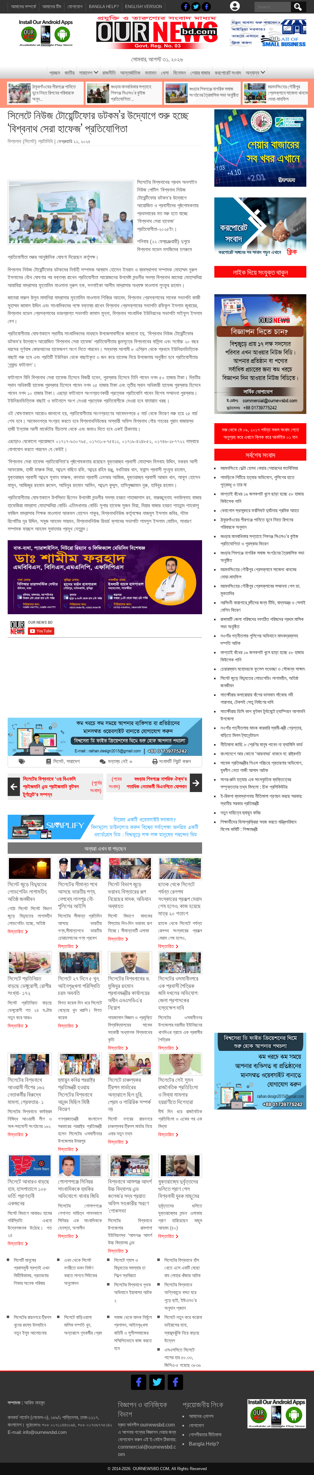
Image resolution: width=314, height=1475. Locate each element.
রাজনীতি (109, 72)
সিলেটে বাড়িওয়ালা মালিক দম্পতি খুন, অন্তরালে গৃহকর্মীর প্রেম (83, 1325)
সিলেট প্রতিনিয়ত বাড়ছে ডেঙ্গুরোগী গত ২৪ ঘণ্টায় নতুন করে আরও (30, 1010)
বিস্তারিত (16, 931)
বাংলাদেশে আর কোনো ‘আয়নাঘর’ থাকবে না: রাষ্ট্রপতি (260, 753)
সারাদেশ (85, 72)
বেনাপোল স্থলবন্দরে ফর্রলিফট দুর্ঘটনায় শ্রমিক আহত (259, 510)
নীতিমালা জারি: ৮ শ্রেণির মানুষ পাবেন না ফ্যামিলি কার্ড (261, 744)
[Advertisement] (119, 160)
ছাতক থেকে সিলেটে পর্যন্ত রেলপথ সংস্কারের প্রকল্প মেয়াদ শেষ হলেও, (180, 931)
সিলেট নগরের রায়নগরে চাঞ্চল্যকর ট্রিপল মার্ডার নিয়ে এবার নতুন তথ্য (130, 1126)
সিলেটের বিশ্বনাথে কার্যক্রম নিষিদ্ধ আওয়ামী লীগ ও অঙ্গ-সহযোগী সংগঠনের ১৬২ (30, 1119)
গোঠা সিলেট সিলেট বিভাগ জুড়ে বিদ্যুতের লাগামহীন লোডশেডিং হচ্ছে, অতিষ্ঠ (30, 916)
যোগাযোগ (74, 6)
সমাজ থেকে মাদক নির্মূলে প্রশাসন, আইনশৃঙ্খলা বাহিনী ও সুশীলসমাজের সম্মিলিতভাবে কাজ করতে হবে (133, 1333)
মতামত (150, 72)
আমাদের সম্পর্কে (23, 6)
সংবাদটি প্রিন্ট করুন (175, 761)
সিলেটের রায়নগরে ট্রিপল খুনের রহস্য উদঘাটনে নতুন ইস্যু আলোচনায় (32, 1325)
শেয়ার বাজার (200, 72)
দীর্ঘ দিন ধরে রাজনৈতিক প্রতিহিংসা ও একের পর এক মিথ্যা (180, 1119)
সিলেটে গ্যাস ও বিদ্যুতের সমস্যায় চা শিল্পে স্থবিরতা (129, 1268)
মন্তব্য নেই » (120, 761)
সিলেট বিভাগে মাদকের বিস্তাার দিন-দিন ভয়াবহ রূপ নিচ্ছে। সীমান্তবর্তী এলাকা (130, 923)
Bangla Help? (104, 6)
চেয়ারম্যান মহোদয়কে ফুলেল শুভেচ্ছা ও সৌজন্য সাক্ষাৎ (262, 669)
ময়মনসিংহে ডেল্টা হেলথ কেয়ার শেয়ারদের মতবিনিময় (259, 468)
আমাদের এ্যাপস (201, 1416)
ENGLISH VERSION (143, 6)
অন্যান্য (252, 72)
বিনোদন (179, 72)
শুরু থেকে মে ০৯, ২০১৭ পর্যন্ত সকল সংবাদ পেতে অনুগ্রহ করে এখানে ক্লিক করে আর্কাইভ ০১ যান (260, 433)
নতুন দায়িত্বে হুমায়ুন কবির (240, 812)
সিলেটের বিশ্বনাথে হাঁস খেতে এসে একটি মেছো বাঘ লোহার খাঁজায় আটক (182, 1268)
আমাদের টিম (51, 6)
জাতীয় (70, 72)
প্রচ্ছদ (54, 72)
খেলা (165, 72)
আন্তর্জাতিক (130, 72)
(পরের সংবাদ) (148, 783)
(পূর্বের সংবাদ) (62, 787)
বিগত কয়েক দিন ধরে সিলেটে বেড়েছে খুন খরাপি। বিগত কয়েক (80, 1010)
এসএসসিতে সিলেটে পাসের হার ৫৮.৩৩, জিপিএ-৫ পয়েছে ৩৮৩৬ (182, 1357)
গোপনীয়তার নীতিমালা (205, 1434)
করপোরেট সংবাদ (228, 72)
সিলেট (58, 761)
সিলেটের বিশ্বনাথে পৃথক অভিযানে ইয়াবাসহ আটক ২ (133, 1292)
